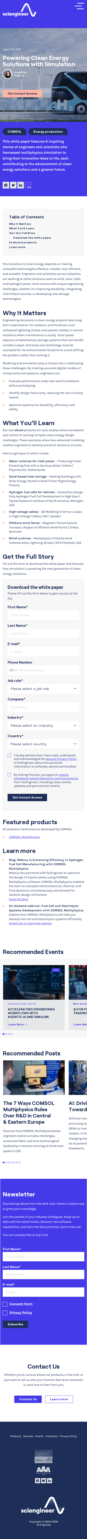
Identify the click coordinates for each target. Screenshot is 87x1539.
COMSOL (14, 131)
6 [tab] (17, 1162)
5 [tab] (14, 1162)
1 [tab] (3, 1034)
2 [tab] (6, 1034)
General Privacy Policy (61, 759)
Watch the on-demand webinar (30, 923)
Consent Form (21, 1304)
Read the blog (18, 899)
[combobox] (13, 670)
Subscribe (15, 1324)
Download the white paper (32, 237)
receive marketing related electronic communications (46, 776)
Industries (52, 1436)
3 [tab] (9, 1034)
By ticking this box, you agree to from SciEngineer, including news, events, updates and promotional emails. (46, 780)
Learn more (17, 247)
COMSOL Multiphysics (24, 837)
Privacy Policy (21, 1313)
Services (28, 1436)
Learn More (16, 1024)
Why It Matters (20, 223)
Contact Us (28, 1399)
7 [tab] (19, 1162)
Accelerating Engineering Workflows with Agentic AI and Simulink (31, 1013)
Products (15, 1436)
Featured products (23, 242)
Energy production (48, 131)
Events (39, 1436)
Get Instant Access (22, 93)
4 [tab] (11, 1034)
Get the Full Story (22, 233)
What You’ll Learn (21, 228)
